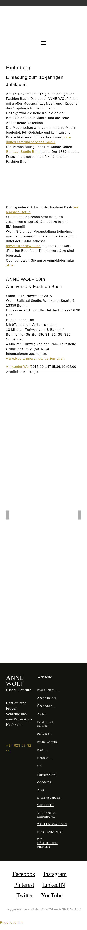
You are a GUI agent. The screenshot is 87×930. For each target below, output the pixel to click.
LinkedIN (53, 884)
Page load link (11, 922)
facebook (23, 874)
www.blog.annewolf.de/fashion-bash (35, 358)
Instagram (55, 874)
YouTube (52, 895)
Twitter (24, 895)
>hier (10, 265)
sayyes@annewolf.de (23, 246)
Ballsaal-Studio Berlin (24, 151)
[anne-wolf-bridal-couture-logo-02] (43, 13)
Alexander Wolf (18, 366)
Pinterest (24, 884)
